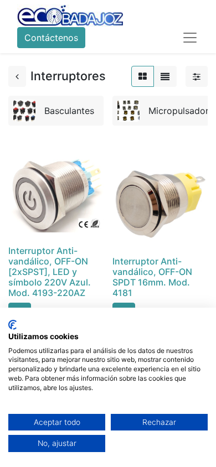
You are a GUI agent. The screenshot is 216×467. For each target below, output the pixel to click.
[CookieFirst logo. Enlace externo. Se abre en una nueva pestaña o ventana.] (12, 325)
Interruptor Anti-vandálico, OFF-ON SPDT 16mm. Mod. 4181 (152, 277)
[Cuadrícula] (142, 76)
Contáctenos (51, 37)
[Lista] (165, 76)
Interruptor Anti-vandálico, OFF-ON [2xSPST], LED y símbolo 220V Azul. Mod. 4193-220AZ (49, 272)
